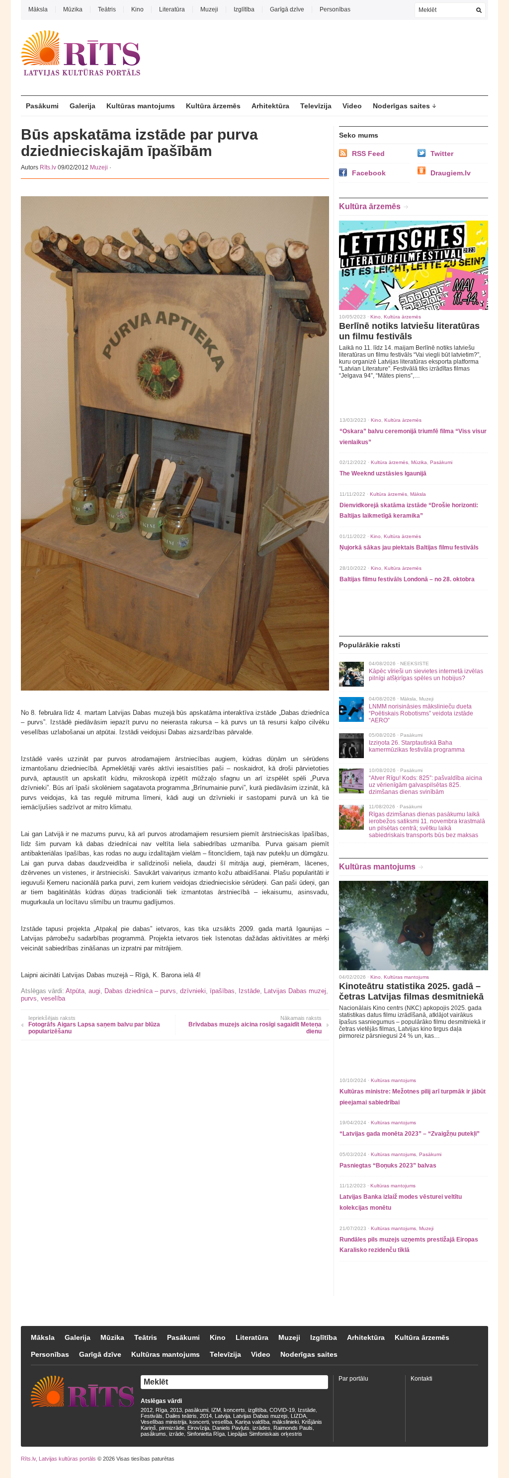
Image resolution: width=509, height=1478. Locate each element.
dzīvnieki (193, 991)
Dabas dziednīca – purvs (140, 991)
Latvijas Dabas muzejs (260, 1416)
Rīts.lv (48, 167)
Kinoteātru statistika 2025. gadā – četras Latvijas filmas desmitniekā (411, 991)
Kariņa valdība (252, 1422)
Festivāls (152, 1416)
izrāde (176, 1434)
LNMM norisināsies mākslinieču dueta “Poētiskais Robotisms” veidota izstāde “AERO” (421, 713)
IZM (216, 1410)
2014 (206, 1416)
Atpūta (75, 991)
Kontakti (421, 1378)
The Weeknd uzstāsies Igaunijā (382, 473)
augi (94, 991)
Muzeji (209, 9)
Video (352, 106)
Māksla (38, 9)
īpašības (222, 991)
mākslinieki (285, 1422)
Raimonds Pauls (293, 1428)
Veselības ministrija (163, 1422)
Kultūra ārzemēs (213, 106)
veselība (53, 998)
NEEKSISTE (414, 663)
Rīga (161, 1410)
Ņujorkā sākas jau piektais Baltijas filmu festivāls (409, 547)
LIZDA (298, 1416)
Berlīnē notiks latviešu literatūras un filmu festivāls (409, 331)
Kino (137, 9)
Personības (335, 9)
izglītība (257, 1410)
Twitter (441, 153)
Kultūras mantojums (140, 106)
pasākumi (196, 1410)
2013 (176, 1410)
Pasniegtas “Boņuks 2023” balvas (387, 1165)
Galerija (82, 106)
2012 (147, 1410)
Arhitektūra (270, 106)
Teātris (107, 9)
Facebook (369, 173)
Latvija (222, 1416)
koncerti (199, 1422)
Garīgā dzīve (287, 9)
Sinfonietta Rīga (206, 1434)
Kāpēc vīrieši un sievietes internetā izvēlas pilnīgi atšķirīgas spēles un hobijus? (426, 675)
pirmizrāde (171, 1428)
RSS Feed (368, 153)
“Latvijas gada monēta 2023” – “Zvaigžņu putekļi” (409, 1133)
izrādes (261, 1428)
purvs (29, 998)
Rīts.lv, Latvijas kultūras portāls (58, 1459)
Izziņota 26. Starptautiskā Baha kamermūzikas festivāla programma (417, 746)
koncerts (234, 1410)
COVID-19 (282, 1410)
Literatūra (172, 9)
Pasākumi (42, 106)
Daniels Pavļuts (231, 1428)
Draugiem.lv (450, 173)
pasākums (153, 1434)
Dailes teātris (181, 1416)
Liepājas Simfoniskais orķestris (265, 1434)
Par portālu (353, 1378)
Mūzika (73, 9)
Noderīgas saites (401, 106)
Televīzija (316, 106)
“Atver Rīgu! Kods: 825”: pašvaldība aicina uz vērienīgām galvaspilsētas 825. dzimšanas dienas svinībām (425, 785)
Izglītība (244, 9)
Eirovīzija (198, 1428)
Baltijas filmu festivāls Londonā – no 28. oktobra (407, 579)
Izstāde (249, 991)
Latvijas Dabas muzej (295, 991)
